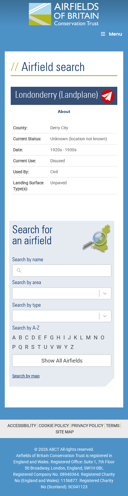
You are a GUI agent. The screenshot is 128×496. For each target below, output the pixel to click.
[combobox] (55, 293)
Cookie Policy (54, 425)
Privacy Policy (87, 425)
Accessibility (21, 425)
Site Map (65, 431)
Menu (115, 34)
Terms (112, 425)
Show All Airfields (61, 361)
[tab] (64, 111)
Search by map (26, 376)
